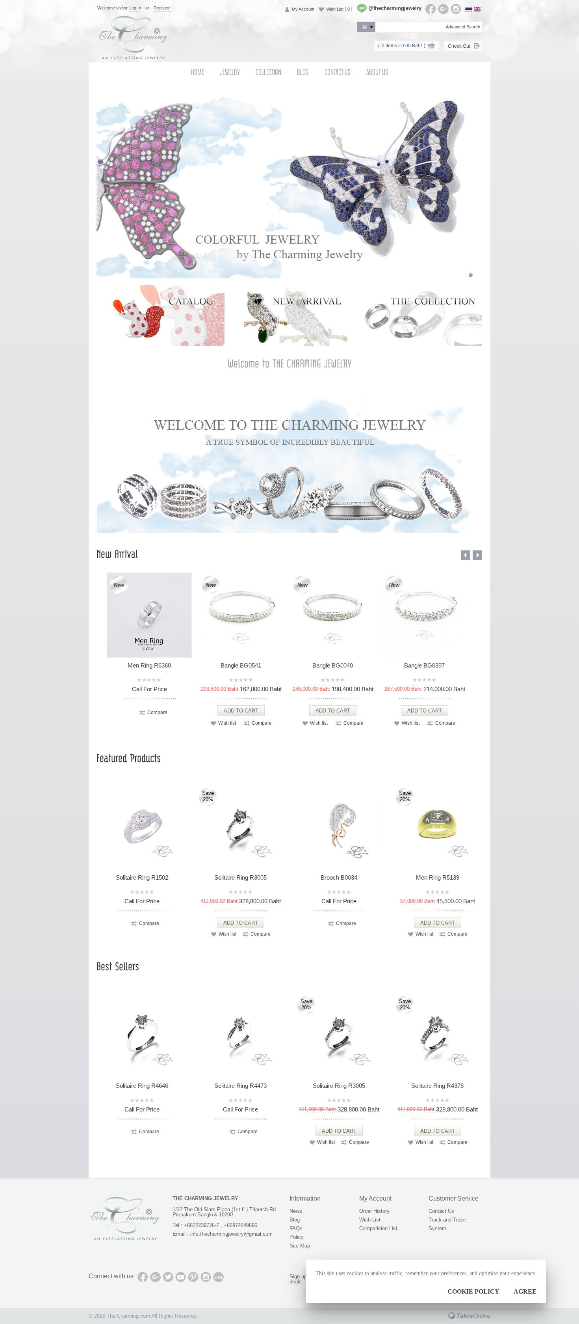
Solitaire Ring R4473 (240, 1085)
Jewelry (230, 72)
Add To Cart (241, 711)
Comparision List (378, 1228)
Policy (297, 1237)
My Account (303, 9)
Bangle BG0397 (424, 665)
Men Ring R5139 (437, 877)
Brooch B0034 (339, 877)
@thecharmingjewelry (394, 8)
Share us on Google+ (443, 9)
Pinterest (193, 1277)
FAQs (296, 1228)
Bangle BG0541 (241, 665)
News (296, 1211)
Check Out (459, 46)
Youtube (180, 1277)
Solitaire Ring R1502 (142, 877)
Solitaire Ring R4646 (142, 1085)
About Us (377, 72)
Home (197, 72)
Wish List (339, 9)
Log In (135, 8)
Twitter (168, 1277)
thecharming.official (218, 1277)
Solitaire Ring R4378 (437, 1085)
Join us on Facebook (430, 9)
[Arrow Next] (477, 555)
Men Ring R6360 (149, 665)
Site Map (300, 1246)
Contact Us (338, 72)
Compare (157, 712)
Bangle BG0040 (332, 665)
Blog (303, 72)
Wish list (227, 723)
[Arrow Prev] (466, 555)
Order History (374, 1211)
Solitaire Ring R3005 (240, 877)
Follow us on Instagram (456, 9)
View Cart (431, 46)
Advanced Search (463, 26)
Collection (268, 72)
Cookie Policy (473, 1291)
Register (162, 8)
